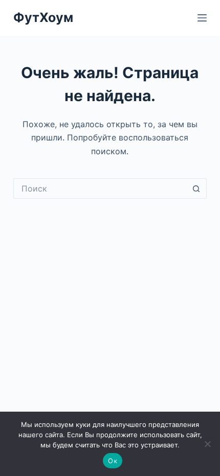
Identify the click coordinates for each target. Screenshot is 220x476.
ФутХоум (43, 17)
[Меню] (202, 17)
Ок (112, 461)
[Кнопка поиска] (196, 188)
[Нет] (207, 444)
